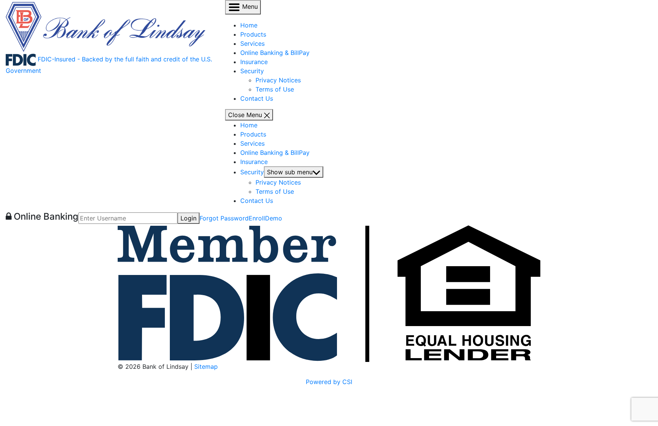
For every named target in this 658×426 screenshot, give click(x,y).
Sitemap (206, 366)
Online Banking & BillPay (275, 52)
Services (252, 43)
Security (252, 71)
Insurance (254, 62)
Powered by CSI (329, 382)
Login (188, 218)
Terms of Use (275, 89)
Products (253, 34)
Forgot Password (224, 218)
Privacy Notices (278, 80)
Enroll (257, 218)
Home (248, 25)
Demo (273, 218)
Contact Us (256, 98)
